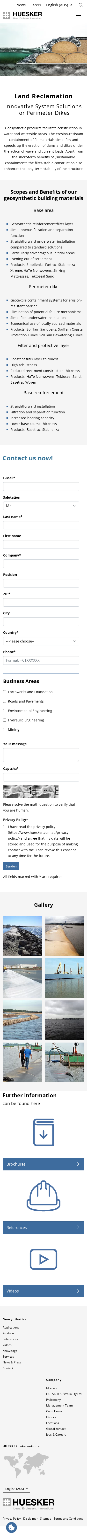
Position (10, 574)
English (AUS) (57, 4)
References (17, 1227)
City (6, 613)
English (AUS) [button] (14, 1488)
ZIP (6, 594)
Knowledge (10, 1351)
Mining (13, 729)
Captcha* (11, 768)
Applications (11, 1327)
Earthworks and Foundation (30, 691)
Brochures (16, 1164)
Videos (13, 1291)
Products (8, 1333)
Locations (52, 1423)
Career (35, 4)
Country (11, 632)
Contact (8, 1368)
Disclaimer (30, 1518)
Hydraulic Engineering (26, 720)
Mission (51, 1388)
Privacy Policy (15, 819)
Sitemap (45, 1518)
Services (8, 1356)
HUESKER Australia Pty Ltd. (64, 1394)
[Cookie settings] (11, 1527)
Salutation (11, 497)
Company (12, 555)
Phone (9, 652)
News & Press (12, 1362)
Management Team (59, 1405)
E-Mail (9, 478)
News (21, 4)
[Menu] (78, 15)
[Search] (81, 4)
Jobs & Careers (56, 1434)
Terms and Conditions (68, 1518)
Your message (15, 744)
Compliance (54, 1411)
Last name (12, 516)
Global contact (55, 1429)
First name (12, 536)
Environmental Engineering (30, 710)
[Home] (22, 15)
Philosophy (53, 1400)
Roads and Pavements (26, 701)
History (51, 1417)
